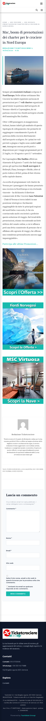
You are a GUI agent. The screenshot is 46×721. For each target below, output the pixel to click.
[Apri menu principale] (41, 4)
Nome (9, 538)
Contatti (6, 683)
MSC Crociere (15, 22)
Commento (11, 509)
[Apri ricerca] (36, 10)
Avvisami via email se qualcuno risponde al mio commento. (19, 588)
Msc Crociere (38, 469)
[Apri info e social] (41, 10)
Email (8, 551)
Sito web (9, 563)
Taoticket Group (28, 715)
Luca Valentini (26, 469)
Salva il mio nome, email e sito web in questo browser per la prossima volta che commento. (23, 580)
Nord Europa (17, 471)
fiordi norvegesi (13, 469)
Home (5, 22)
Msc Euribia (7, 471)
